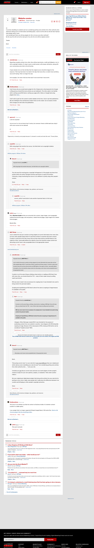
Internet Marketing (21, 456)
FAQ (19, 546)
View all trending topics (11, 492)
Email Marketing (71, 118)
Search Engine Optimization (73, 114)
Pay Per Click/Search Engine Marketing (75, 117)
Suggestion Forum (71, 138)
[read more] (19, 450)
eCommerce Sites (71, 126)
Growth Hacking (71, 120)
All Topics (69, 110)
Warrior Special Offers (37, 546)
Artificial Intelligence (71, 113)
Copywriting (70, 124)
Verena (69, 20)
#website (14, 47)
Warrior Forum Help (71, 137)
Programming (70, 130)
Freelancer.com (79, 546)
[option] (77, 80)
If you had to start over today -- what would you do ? (24, 454)
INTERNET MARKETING (23, 22)
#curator (8, 47)
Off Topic (25, 446)
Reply (58, 54)
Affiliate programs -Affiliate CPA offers (17, 153)
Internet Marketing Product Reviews (75, 127)
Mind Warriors (70, 128)
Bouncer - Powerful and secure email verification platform (77, 87)
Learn (32, 2)
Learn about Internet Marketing (54, 546)
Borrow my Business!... (13, 109)
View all (87, 106)
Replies (10, 451)
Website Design (70, 131)
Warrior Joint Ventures (72, 133)
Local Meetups (70, 136)
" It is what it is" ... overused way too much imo (22, 472)
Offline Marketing (71, 123)
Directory (63, 546)
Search (58, 2)
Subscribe (32, 22)
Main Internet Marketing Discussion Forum (76, 111)
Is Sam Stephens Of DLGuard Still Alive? (20, 445)
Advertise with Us (57, 13)
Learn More (77, 100)
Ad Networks (70, 116)
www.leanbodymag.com (13, 249)
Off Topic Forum (70, 134)
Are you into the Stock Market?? (18, 464)
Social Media (70, 121)
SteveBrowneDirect (14, 190)
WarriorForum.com (71, 24)
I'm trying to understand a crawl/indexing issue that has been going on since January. (34, 482)
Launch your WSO (77, 29)
